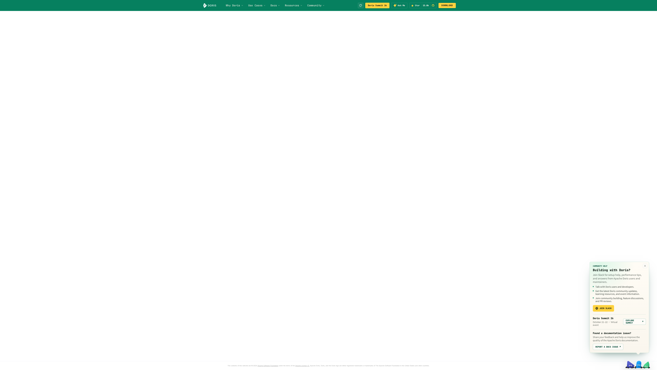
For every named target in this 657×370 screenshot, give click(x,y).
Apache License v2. (302, 366)
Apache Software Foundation (267, 366)
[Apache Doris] (209, 5)
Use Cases (255, 5)
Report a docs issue (608, 347)
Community (314, 5)
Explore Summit (634, 321)
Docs (273, 5)
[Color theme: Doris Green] (360, 5)
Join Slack (605, 308)
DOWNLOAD (447, 5)
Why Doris (233, 5)
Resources (292, 5)
